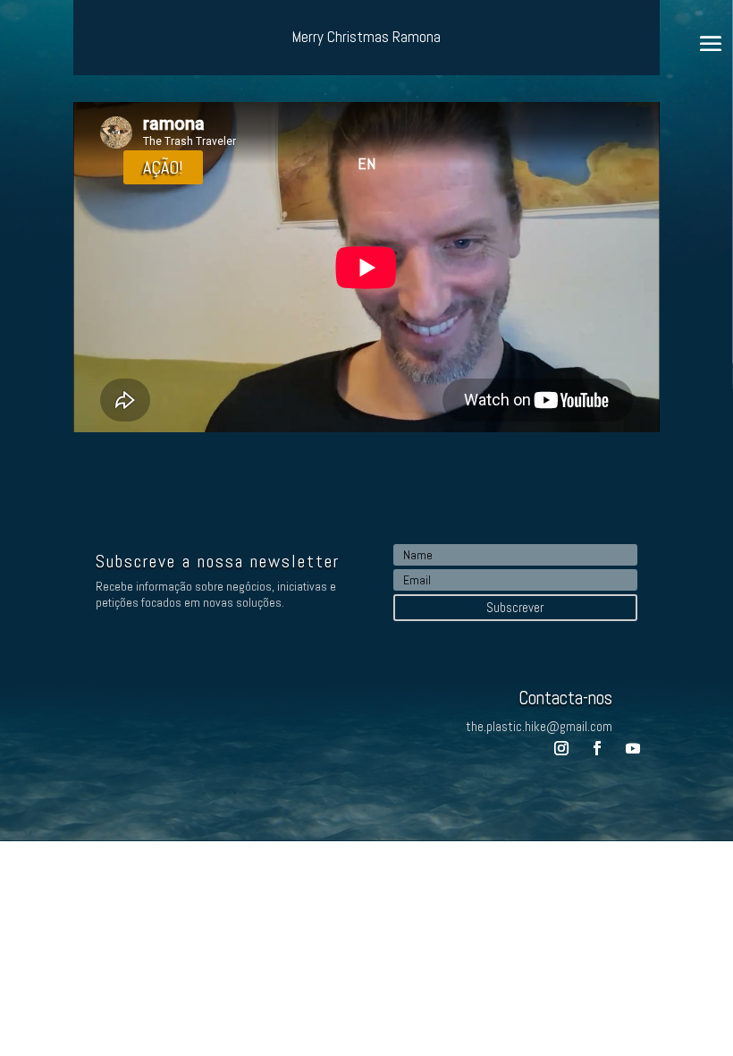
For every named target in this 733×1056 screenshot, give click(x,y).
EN (366, 163)
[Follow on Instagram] (561, 748)
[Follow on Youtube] (633, 748)
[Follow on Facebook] (597, 748)
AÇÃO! (163, 167)
